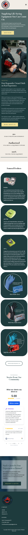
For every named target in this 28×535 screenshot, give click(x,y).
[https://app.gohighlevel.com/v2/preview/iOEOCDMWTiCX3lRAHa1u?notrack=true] (5, 5)
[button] (26, 4)
